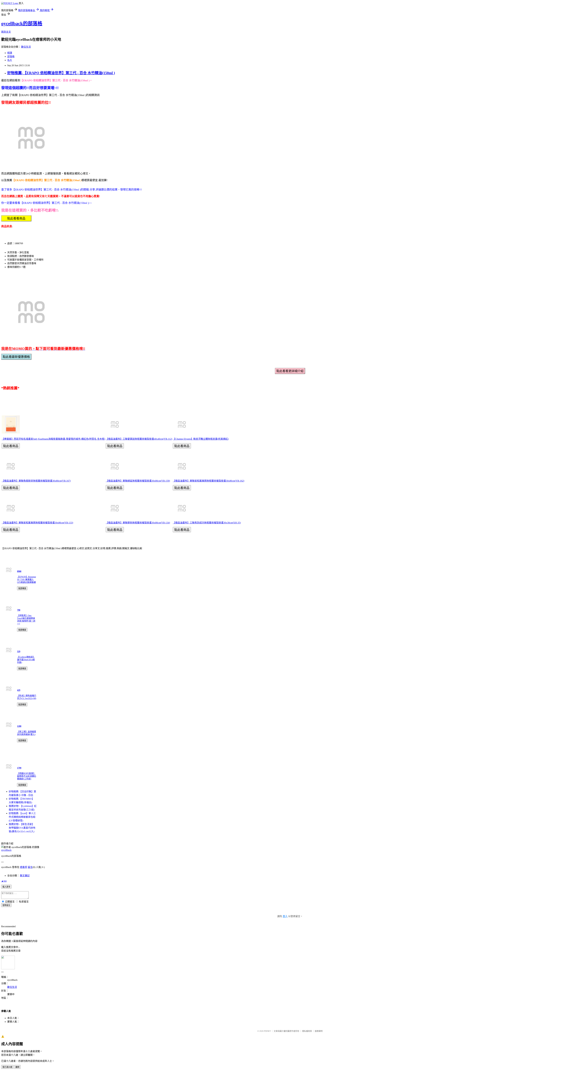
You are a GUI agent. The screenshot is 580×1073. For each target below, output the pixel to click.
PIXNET (267, 1031)
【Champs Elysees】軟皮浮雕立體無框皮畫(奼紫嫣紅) (201, 439)
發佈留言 (6, 905)
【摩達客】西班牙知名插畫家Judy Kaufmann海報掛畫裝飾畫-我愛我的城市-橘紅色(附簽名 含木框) (53, 439)
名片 (9, 60)
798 (18, 610)
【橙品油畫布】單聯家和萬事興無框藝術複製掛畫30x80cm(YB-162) (208, 480)
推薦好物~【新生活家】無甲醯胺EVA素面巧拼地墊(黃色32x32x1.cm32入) (22, 828)
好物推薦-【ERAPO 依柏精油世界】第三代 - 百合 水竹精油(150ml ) (61, 73)
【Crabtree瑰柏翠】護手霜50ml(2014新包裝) (26, 660)
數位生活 (26, 47)
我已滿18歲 (7, 1067)
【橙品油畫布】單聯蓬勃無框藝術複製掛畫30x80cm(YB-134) (138, 522)
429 (18, 690)
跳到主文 (6, 32)
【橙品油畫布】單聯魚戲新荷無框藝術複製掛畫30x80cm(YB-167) (36, 480)
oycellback (6, 850)
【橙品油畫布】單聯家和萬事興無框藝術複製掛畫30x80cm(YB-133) (37, 522)
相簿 (9, 53)
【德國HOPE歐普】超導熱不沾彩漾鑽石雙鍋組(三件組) (26, 776)
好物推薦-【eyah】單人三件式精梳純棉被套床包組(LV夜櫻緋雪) (22, 817)
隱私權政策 (307, 1031)
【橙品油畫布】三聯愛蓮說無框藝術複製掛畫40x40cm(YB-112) (139, 439)
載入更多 (6, 887)
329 (18, 651)
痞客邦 (23, 867)
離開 (17, 1067)
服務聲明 (319, 1031)
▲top (4, 881)
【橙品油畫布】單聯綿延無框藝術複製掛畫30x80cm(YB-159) (138, 480)
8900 (19, 571)
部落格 (10, 56)
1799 (19, 768)
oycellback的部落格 (21, 23)
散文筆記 (25, 875)
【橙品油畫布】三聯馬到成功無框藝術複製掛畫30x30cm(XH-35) (207, 522)
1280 (19, 726)
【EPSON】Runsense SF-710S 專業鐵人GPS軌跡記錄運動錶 (26, 579)
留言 (30, 867)
